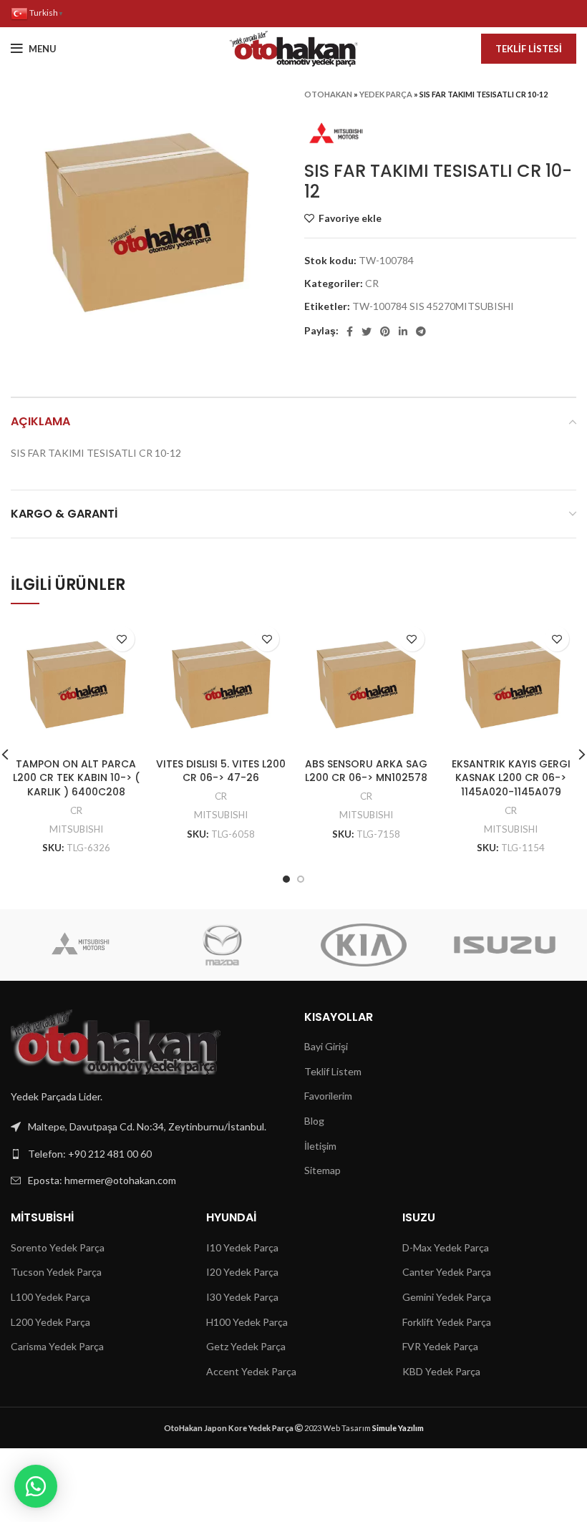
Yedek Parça (385, 94)
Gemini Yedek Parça (446, 1297)
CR (372, 283)
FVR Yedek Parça (440, 1346)
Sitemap (322, 1170)
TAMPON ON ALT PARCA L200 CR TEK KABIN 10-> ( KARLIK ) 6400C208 (76, 778)
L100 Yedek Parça (50, 1297)
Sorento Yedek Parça (58, 1247)
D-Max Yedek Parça (445, 1247)
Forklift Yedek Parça (446, 1322)
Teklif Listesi (528, 48)
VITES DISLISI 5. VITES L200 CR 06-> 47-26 (221, 771)
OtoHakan (328, 94)
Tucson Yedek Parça (56, 1272)
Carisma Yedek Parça (57, 1346)
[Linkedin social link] (403, 331)
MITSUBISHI (76, 829)
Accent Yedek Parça (251, 1371)
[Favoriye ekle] (122, 638)
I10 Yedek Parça (242, 1247)
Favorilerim (328, 1096)
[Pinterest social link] (385, 331)
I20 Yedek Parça (242, 1272)
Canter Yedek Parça (446, 1272)
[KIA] (363, 945)
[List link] (147, 1154)
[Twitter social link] (366, 331)
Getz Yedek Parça (246, 1346)
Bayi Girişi (326, 1046)
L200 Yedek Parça (50, 1322)
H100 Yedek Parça (247, 1322)
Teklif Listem (333, 1071)
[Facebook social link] (349, 331)
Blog (314, 1121)
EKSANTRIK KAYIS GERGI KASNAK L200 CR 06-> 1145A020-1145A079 (511, 778)
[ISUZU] (504, 945)
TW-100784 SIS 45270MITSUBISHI (433, 306)
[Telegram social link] (421, 331)
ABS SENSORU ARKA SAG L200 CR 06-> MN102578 (366, 771)
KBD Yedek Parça (441, 1371)
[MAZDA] (222, 945)
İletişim (320, 1146)
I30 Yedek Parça (242, 1297)
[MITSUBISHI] (80, 945)
